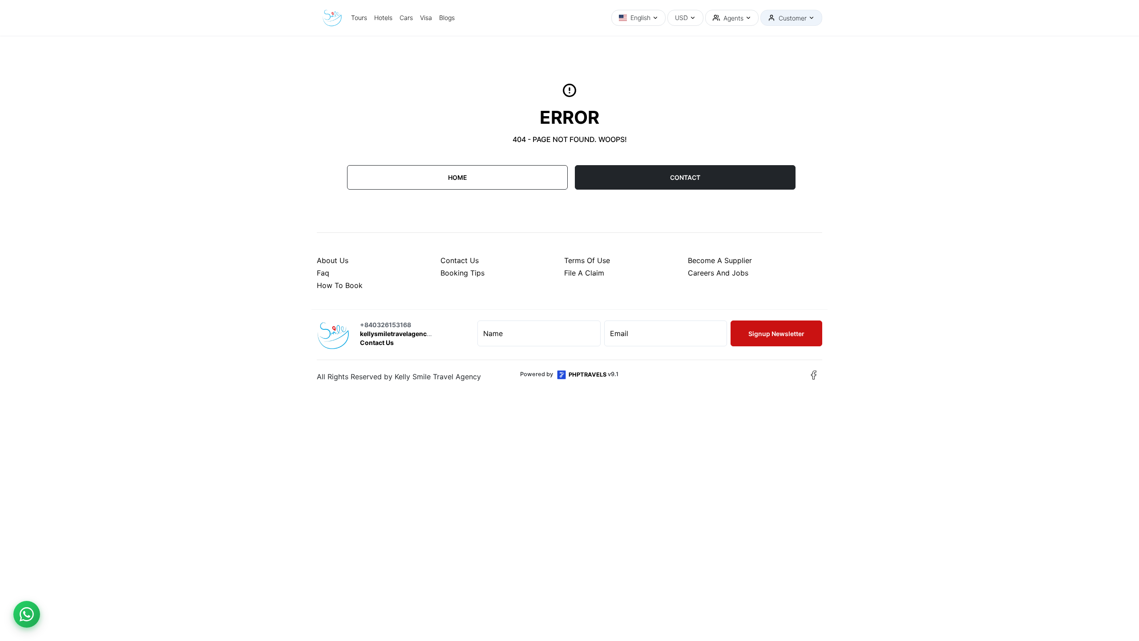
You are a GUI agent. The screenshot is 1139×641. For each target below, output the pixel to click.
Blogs (447, 17)
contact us (459, 260)
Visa (426, 17)
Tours (359, 17)
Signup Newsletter (776, 333)
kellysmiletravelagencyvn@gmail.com (418, 333)
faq (323, 272)
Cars (406, 17)
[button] (638, 18)
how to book (340, 285)
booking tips (462, 272)
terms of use (587, 260)
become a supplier (720, 260)
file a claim (584, 272)
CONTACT (685, 177)
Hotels (383, 17)
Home (457, 177)
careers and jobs (718, 272)
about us (332, 260)
